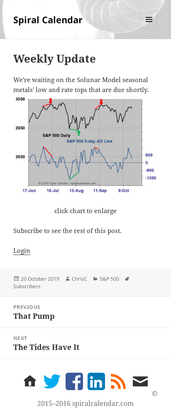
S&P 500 (109, 278)
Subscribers (27, 286)
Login (21, 250)
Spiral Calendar (48, 19)
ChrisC (79, 278)
